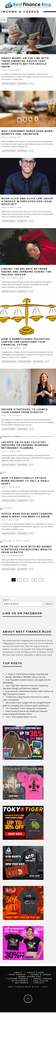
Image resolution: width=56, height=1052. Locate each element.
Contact (39, 983)
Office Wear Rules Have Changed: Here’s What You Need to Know (27, 515)
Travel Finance (42, 979)
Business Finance (9, 361)
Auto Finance (20, 981)
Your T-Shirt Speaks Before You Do (21, 717)
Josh (3, 70)
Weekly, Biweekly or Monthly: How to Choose (25, 677)
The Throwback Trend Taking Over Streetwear (25, 708)
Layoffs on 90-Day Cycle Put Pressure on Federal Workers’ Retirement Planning (25, 445)
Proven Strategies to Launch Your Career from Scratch (24, 411)
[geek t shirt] (23, 759)
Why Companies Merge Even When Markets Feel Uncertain (27, 132)
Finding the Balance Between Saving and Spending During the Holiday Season (26, 272)
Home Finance (17, 975)
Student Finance (17, 979)
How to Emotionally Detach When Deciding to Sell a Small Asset (25, 481)
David (4, 137)
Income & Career (8, 83)
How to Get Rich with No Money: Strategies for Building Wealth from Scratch (26, 549)
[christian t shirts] (23, 799)
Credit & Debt (36, 972)
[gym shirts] (23, 879)
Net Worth (22, 983)
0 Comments (22, 83)
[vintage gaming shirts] (23, 919)
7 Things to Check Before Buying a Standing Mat (26, 674)
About (18, 972)
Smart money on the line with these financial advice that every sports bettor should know (25, 62)
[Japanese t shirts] (23, 839)
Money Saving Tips (30, 977)
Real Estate (40, 981)
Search (6, 599)
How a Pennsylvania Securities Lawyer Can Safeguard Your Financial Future (25, 342)
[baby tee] (23, 959)
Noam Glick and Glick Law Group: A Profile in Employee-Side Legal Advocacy (27, 201)
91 (34, 580)
